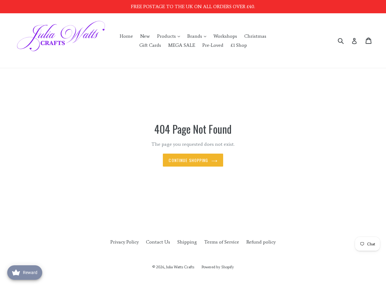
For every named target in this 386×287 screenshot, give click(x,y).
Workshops (225, 36)
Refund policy (261, 242)
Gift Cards (150, 45)
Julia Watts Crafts (180, 267)
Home (126, 36)
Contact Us (158, 242)
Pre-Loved (212, 45)
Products (170, 36)
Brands (198, 36)
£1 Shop (239, 45)
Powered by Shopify (217, 267)
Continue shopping (188, 160)
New (145, 36)
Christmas (255, 36)
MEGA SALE (181, 45)
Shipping (187, 242)
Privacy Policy (124, 242)
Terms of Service (221, 242)
